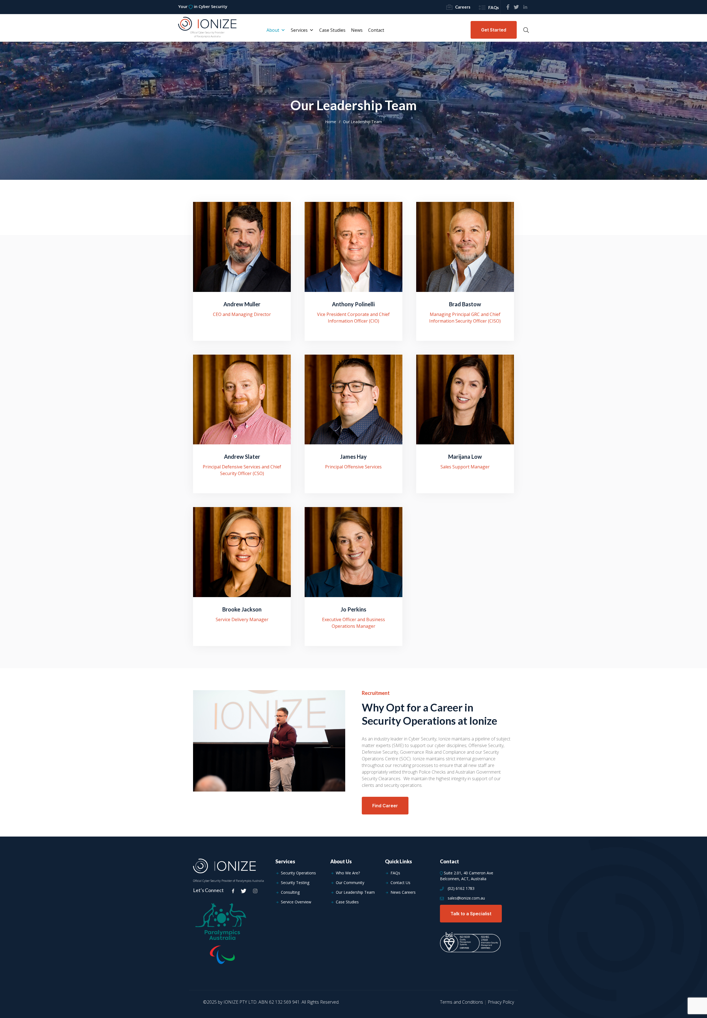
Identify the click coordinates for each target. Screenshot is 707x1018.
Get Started (493, 30)
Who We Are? (348, 873)
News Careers (403, 892)
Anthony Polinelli (353, 304)
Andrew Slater (242, 456)
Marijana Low (465, 456)
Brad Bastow (465, 304)
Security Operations (298, 873)
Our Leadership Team (355, 892)
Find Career (385, 805)
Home (330, 121)
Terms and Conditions (461, 1002)
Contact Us (400, 883)
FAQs (493, 7)
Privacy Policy (501, 1002)
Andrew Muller (241, 304)
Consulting (290, 892)
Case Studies (347, 902)
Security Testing (295, 883)
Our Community (350, 883)
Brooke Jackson (242, 609)
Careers (462, 6)
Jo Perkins (353, 609)
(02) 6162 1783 (460, 889)
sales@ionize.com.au (466, 898)
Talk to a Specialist (470, 913)
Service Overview (296, 902)
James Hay (353, 456)
